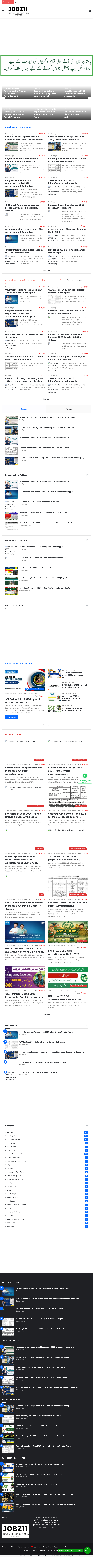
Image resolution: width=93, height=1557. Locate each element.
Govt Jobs (10, 1132)
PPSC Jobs (11, 1150)
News (9, 1190)
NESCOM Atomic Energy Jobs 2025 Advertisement (36, 1426)
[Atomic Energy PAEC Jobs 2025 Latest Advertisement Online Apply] (8, 1449)
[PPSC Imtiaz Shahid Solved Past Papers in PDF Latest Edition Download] (8, 1507)
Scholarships (11, 1194)
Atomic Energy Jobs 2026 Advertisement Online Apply (38, 1416)
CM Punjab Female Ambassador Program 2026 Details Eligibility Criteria (22, 208)
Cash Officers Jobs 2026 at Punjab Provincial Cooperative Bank (45, 523)
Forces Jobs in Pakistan (15, 1154)
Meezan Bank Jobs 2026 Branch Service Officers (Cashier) (43, 513)
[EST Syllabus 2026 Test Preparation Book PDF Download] (54, 696)
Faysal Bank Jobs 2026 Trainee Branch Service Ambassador (36, 2)
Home (35, 1550)
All (60, 280)
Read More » (11, 717)
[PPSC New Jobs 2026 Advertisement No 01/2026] (54, 239)
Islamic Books (12, 1223)
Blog (8, 1165)
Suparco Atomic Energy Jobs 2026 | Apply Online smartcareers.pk (45, 93)
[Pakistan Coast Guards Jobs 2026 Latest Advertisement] (49, 211)
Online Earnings (12, 1197)
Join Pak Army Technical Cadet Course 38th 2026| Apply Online (45, 578)
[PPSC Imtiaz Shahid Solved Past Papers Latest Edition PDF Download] (8, 1497)
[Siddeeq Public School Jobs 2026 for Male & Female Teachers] (16, 110)
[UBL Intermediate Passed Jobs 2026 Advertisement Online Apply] (11, 239)
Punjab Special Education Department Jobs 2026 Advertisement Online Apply (45, 113)
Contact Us (51, 1550)
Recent (24, 409)
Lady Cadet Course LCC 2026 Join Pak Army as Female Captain (45, 588)
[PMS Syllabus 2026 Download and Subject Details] (54, 685)
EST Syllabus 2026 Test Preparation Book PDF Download (71, 698)
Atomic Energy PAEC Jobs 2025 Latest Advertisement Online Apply (43, 1446)
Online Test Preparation (15, 1219)
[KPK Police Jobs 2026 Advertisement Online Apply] (11, 571)
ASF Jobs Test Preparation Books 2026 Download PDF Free (73, 675)
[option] (46, 99)
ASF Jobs (66, 280)
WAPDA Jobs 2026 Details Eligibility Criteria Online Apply (66, 291)
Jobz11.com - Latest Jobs (18, 127)
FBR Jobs (10, 1215)
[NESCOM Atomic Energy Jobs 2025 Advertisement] (8, 1429)
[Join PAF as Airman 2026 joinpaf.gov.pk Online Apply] (76, 110)
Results (9, 1183)
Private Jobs (11, 1186)
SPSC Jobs (11, 1201)
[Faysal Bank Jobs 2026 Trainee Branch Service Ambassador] (76, 89)
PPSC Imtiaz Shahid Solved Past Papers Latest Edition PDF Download (44, 1494)
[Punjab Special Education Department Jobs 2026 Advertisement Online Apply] (11, 193)
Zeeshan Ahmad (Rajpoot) (15, 694)
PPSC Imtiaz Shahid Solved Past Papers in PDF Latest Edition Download (45, 1504)
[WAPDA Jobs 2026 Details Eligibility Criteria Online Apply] (54, 299)
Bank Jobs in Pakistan (14, 1139)
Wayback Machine (44, 1556)
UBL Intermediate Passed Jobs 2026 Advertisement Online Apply (24, 230)
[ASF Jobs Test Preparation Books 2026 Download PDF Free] (54, 673)
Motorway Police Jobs (15, 1179)
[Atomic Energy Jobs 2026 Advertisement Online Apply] (8, 1419)
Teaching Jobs (12, 1136)
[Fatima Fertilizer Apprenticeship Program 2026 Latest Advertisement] (11, 146)
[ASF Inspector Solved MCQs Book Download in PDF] (54, 709)
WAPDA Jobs (11, 1147)
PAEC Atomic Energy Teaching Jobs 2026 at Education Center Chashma (24, 380)
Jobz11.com (37, 1547)
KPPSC (9, 1208)
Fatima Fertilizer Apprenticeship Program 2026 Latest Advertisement (15, 92)
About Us (41, 1550)
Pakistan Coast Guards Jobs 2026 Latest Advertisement (66, 206)
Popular (69, 409)
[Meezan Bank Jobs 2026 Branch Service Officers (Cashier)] (11, 516)
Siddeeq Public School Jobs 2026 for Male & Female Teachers (14, 114)
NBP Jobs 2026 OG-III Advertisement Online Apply (39, 502)
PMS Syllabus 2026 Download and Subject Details (74, 686)
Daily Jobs (10, 1226)
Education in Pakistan (14, 1212)
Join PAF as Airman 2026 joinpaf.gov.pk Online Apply (75, 114)
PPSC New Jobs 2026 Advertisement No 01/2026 (63, 952)
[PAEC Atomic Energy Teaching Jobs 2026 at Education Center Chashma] (11, 388)
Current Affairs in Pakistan (16, 1205)
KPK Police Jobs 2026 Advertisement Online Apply (39, 568)
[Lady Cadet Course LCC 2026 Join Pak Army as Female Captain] (11, 591)
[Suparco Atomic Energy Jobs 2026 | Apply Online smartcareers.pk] (46, 89)
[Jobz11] (18, 11)
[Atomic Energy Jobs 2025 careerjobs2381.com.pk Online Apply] (8, 1439)
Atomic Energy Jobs (77, 280)
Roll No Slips (11, 1168)
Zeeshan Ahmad (60, 1547)
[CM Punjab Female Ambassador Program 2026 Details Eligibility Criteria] (6, 214)
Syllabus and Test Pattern (16, 1172)
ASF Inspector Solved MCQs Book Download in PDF (73, 709)
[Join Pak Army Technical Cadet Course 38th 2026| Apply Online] (11, 581)
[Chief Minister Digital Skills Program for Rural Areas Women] (11, 260)
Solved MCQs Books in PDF (17, 1161)
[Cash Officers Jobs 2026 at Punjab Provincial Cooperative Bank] (11, 526)
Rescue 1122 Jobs (13, 1157)
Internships (11, 1143)
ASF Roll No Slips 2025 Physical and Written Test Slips (22, 701)
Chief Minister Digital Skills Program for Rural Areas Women (24, 251)
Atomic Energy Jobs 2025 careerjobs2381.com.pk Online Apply (41, 1436)
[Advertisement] (46, 36)
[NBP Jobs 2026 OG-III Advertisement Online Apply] (54, 260)
